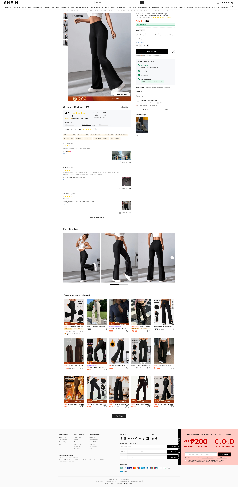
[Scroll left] (230, 7)
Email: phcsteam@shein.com (66, 461)
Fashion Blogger (63, 439)
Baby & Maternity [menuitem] (110, 7)
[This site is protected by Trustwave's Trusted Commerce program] (121, 471)
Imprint (113, 483)
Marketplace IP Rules (136, 481)
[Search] (142, 2)
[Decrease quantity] (141, 45)
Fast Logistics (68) (95, 135)
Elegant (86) (88, 138)
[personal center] (218, 2)
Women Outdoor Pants (110, 11)
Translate (65, 153)
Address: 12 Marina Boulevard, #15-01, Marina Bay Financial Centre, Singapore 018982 (81, 460)
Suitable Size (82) (108, 135)
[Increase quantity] (148, 45)
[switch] (95, 129)
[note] (74, 323)
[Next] (172, 257)
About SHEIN (62, 437)
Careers (61, 444)
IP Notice (107, 483)
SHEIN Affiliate (93, 446)
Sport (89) (78, 138)
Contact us (92, 437)
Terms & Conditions (124, 481)
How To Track (77, 446)
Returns (76, 439)
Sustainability (62, 442)
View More (119, 416)
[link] (221, 2)
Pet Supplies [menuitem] (224, 7)
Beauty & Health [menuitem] (142, 7)
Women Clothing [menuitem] (37, 7)
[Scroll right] (232, 7)
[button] (229, 2)
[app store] (153, 439)
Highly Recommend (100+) (101, 138)
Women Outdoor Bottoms (97, 11)
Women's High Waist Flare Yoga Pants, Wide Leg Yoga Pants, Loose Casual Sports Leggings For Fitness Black (74, 326)
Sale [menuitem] (29, 7)
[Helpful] (120, 162)
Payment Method (94, 439)
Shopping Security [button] (146, 79)
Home (64, 11)
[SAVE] (172, 51)
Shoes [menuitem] (72, 7)
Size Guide (77, 448)
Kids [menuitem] (53, 7)
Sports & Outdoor (71, 11)
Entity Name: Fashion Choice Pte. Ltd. (68, 457)
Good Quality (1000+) (121, 135)
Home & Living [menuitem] (132, 7)
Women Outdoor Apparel (83, 11)
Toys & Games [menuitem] (215, 7)
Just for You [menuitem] (17, 7)
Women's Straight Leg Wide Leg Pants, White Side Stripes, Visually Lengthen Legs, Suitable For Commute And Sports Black (141, 326)
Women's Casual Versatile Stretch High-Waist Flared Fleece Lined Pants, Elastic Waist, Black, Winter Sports (74, 404)
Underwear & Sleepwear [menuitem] (96, 7)
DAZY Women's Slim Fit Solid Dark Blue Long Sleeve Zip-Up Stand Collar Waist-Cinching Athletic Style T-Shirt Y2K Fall (119, 328)
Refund (76, 442)
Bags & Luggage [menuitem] (121, 7)
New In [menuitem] (24, 7)
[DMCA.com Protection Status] (125, 471)
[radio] (148, 34)
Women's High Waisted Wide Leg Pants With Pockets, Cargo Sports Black (119, 404)
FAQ (91, 448)
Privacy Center (99, 481)
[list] (135, 438)
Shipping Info (77, 437)
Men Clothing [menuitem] (65, 7)
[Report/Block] (130, 162)
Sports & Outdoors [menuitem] (154, 7)
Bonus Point (93, 442)
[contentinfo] (150, 468)
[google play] (156, 439)
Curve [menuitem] (57, 7)
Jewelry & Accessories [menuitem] (82, 7)
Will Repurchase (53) (69, 135)
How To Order (77, 444)
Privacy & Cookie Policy (111, 481)
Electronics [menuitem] (190, 7)
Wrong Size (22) (115, 138)
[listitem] (142, 125)
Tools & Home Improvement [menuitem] (202, 7)
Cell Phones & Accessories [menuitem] (178, 7)
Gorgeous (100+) (68, 138)
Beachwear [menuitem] (47, 7)
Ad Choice (119, 483)
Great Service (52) (83, 135)
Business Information (66, 455)
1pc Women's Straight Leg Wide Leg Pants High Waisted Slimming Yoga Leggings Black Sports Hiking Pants (164, 326)
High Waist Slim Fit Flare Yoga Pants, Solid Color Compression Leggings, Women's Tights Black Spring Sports (164, 404)
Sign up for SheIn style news (129, 443)
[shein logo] (11, 2)
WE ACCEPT (123, 465)
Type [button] (141, 30)
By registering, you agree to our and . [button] (206, 458)
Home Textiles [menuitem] (165, 7)
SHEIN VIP (92, 444)
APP (153, 435)
